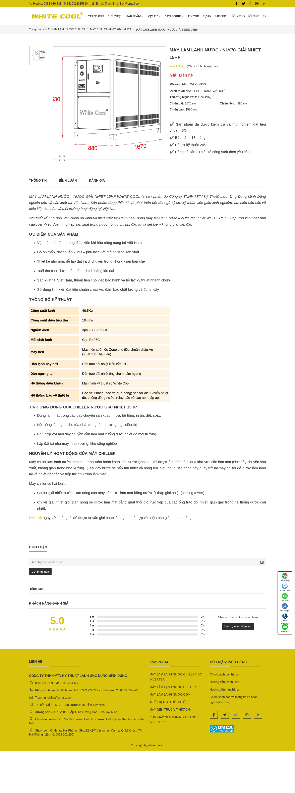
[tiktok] (250, 3)
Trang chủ (96, 16)
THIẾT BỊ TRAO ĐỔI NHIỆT (168, 702)
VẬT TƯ (153, 16)
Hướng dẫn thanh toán (224, 682)
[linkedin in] (264, 4)
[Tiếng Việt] (238, 15)
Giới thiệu (115, 16)
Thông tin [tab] (38, 180)
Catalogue (173, 16)
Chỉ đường (285, 580)
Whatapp (285, 631)
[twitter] (244, 4)
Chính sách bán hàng (224, 674)
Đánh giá (97, 180)
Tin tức (193, 16)
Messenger (285, 610)
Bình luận (68, 180)
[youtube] (257, 4)
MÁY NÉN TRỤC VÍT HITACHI (170, 709)
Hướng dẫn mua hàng (224, 689)
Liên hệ (220, 16)
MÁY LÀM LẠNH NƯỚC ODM (170, 694)
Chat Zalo (285, 590)
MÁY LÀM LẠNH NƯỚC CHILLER (65, 29)
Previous (57, 107)
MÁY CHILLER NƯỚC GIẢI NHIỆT (110, 29)
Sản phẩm (133, 16)
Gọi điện (285, 600)
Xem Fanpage (285, 621)
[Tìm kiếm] (264, 16)
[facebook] (237, 4)
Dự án (207, 16)
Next (162, 107)
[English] (252, 15)
